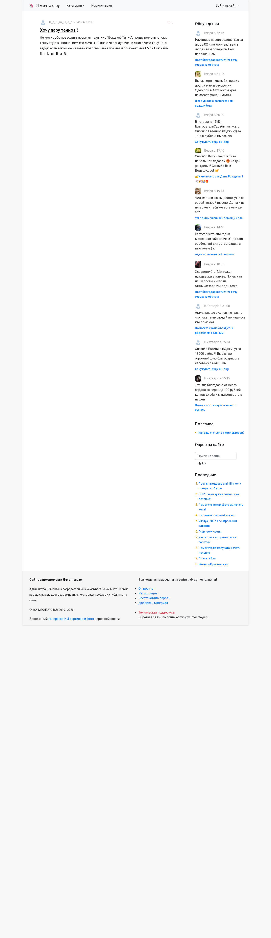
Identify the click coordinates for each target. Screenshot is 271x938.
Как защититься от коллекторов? (221, 432)
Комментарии (101, 5)
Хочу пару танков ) (59, 30)
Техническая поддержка (156, 612)
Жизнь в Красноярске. (214, 564)
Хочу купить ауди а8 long (212, 141)
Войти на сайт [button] (226, 5)
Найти (202, 463)
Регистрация (147, 593)
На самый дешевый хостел (217, 515)
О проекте (145, 588)
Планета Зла (207, 558)
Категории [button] (74, 5)
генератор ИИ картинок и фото (71, 619)
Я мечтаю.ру (44, 5)
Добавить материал (153, 603)
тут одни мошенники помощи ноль (219, 218)
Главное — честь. (210, 531)
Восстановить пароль (154, 598)
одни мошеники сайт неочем (214, 254)
